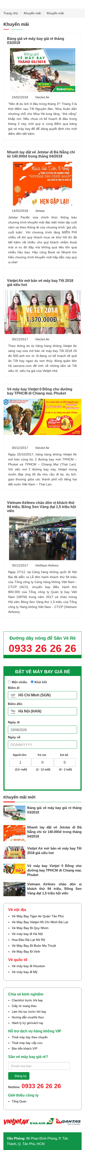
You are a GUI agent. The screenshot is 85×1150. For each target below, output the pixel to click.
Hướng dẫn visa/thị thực (28, 1017)
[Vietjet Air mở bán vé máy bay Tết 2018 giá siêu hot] (42, 312)
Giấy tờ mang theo (24, 1006)
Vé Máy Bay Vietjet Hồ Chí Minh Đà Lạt (40, 922)
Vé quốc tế (17, 960)
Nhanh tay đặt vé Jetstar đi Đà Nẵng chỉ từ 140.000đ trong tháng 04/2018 (41, 154)
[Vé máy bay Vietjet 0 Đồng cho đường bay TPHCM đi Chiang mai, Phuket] (42, 417)
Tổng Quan (19, 1101)
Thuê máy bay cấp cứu (27, 1043)
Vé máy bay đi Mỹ (24, 972)
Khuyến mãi (32, 13)
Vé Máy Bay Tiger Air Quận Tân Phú (38, 916)
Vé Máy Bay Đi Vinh (26, 951)
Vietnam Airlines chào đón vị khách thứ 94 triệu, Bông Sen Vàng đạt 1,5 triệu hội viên (41, 507)
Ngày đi (14, 722)
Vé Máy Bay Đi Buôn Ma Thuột (34, 945)
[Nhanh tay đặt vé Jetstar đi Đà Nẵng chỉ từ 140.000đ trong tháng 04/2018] (42, 184)
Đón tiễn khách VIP (24, 1048)
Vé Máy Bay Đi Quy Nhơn (30, 928)
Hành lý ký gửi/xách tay (27, 1023)
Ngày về (14, 737)
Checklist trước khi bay (27, 1000)
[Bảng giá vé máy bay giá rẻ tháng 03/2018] (42, 70)
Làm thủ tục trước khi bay (29, 1011)
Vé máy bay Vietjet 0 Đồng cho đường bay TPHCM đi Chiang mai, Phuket (39, 391)
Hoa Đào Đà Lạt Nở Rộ (28, 940)
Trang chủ (10, 13)
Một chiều (19, 682)
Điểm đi (13, 688)
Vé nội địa (17, 910)
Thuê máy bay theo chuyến (30, 1037)
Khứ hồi (40, 682)
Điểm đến (15, 704)
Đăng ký (21, 1076)
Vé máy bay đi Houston (28, 966)
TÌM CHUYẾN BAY (44, 781)
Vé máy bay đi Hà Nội (27, 934)
